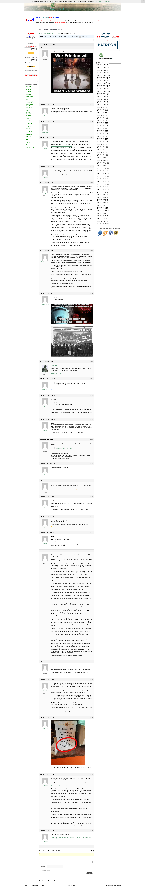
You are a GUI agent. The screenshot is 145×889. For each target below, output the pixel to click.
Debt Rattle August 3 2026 (103, 102)
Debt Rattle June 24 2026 (103, 167)
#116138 (92, 439)
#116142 (92, 516)
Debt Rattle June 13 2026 (103, 184)
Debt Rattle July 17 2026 (102, 130)
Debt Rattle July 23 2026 (102, 120)
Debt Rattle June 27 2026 (103, 162)
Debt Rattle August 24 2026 (103, 69)
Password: (43, 866)
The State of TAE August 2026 (104, 82)
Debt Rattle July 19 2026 (102, 127)
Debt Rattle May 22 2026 (103, 220)
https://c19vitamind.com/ (56, 373)
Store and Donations (94, 12)
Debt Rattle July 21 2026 (102, 123)
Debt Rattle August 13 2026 (103, 86)
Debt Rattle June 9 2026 (102, 191)
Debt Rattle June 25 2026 (103, 165)
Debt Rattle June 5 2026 (102, 197)
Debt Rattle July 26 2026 (102, 115)
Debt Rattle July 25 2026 (102, 117)
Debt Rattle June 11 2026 (103, 188)
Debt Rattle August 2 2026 (103, 104)
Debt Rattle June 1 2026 (102, 204)
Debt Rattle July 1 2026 (102, 155)
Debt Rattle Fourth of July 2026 (104, 151)
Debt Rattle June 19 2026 (103, 175)
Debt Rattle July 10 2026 (102, 141)
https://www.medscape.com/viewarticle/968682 (61, 146)
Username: (43, 860)
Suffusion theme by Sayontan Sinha (113, 885)
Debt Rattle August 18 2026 (103, 78)
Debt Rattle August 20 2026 (103, 75)
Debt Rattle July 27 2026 (102, 114)
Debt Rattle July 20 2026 (102, 125)
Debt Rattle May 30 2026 (103, 207)
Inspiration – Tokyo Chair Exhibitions (65, 448)
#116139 (92, 463)
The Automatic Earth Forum (53, 33)
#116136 (92, 395)
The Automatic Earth (47, 12)
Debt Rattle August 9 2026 (103, 93)
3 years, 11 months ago (72, 36)
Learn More (98, 1)
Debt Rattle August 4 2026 (103, 101)
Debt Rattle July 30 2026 (102, 109)
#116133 (92, 293)
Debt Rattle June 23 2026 (103, 168)
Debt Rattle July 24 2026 (102, 118)
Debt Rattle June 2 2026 (102, 202)
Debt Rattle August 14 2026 (103, 85)
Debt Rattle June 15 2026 (103, 181)
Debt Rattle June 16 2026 (103, 180)
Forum (80, 12)
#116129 (92, 137)
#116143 (92, 532)
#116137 (92, 419)
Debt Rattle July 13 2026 (102, 136)
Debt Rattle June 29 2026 (103, 159)
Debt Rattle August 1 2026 (103, 106)
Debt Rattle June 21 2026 (103, 172)
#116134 (92, 361)
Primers (68, 12)
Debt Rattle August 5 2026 (103, 99)
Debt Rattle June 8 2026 (102, 192)
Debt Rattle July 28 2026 (102, 112)
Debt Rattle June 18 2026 (103, 176)
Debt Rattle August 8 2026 (103, 94)
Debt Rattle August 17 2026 (103, 80)
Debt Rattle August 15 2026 (103, 83)
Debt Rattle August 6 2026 (103, 98)
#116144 (92, 551)
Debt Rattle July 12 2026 (102, 138)
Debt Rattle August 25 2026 (103, 67)
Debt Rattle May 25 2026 (103, 215)
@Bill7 (52, 484)
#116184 (92, 830)
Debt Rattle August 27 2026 (103, 64)
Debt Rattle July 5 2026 (102, 149)
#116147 (92, 679)
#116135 (92, 378)
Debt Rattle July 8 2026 (102, 144)
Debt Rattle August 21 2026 (103, 74)
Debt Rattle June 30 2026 (103, 157)
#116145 (92, 661)
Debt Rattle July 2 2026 (102, 154)
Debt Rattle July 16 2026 (102, 131)
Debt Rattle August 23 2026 (103, 70)
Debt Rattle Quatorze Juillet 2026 (104, 135)
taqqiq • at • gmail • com (72, 885)
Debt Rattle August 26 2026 (103, 66)
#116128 (92, 121)
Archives (56, 12)
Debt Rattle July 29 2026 (102, 110)
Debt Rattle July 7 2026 (102, 146)
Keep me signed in (46, 870)
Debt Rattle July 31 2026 (102, 107)
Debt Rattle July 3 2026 (102, 152)
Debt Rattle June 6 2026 (102, 196)
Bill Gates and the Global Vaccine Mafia (60, 785)
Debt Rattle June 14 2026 (103, 183)
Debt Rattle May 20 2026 (103, 223)
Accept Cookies (106, 1)
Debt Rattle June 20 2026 (103, 173)
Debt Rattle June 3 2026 (102, 200)
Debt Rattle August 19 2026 (103, 77)
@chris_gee (54, 365)
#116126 (92, 47)
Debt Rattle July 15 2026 (102, 133)
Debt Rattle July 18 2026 (102, 128)
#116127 (92, 104)
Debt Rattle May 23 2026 (103, 218)
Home (40, 33)
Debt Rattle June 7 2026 (102, 194)
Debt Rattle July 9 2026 (102, 143)
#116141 (92, 496)
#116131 (92, 182)
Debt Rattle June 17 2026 (103, 178)
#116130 (92, 166)
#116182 (92, 717)
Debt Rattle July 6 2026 (102, 147)
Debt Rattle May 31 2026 (103, 205)
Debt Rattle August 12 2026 (103, 88)
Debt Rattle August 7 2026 (103, 96)
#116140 (92, 480)
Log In (89, 873)
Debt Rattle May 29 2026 (103, 208)
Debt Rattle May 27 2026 (103, 212)
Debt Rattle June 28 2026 (103, 160)
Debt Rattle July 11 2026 (102, 139)
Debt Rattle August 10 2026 (103, 91)
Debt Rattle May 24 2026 (103, 217)
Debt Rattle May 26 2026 (103, 213)
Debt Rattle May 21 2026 (103, 221)
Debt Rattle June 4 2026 (102, 199)
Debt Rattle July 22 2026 (102, 122)
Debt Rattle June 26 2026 (103, 163)
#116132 (92, 250)
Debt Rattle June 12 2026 (103, 186)
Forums (44, 33)
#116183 (92, 774)
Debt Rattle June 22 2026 (103, 170)
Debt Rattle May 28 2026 (103, 210)
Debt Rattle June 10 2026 (103, 189)
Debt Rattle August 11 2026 (103, 90)
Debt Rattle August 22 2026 (103, 72)
